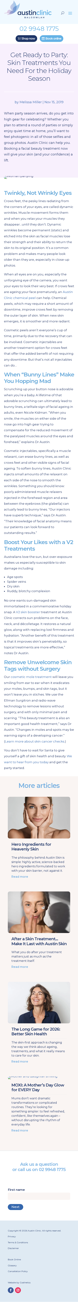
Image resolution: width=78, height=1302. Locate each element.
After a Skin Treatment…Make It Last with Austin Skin (39, 941)
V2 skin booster (28, 612)
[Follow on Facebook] (11, 1290)
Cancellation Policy (18, 1271)
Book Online (14, 1259)
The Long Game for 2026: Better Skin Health (35, 1031)
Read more (19, 876)
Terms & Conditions (18, 1242)
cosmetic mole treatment (31, 677)
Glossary (12, 1265)
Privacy (12, 1236)
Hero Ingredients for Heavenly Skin (31, 847)
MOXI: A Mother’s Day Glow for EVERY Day (37, 1087)
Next (15, 1207)
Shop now (28, 38)
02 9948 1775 (52, 1169)
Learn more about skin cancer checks (34, 741)
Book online (53, 38)
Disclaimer (13, 1248)
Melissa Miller (31, 102)
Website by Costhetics (19, 1282)
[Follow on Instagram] (18, 1290)
